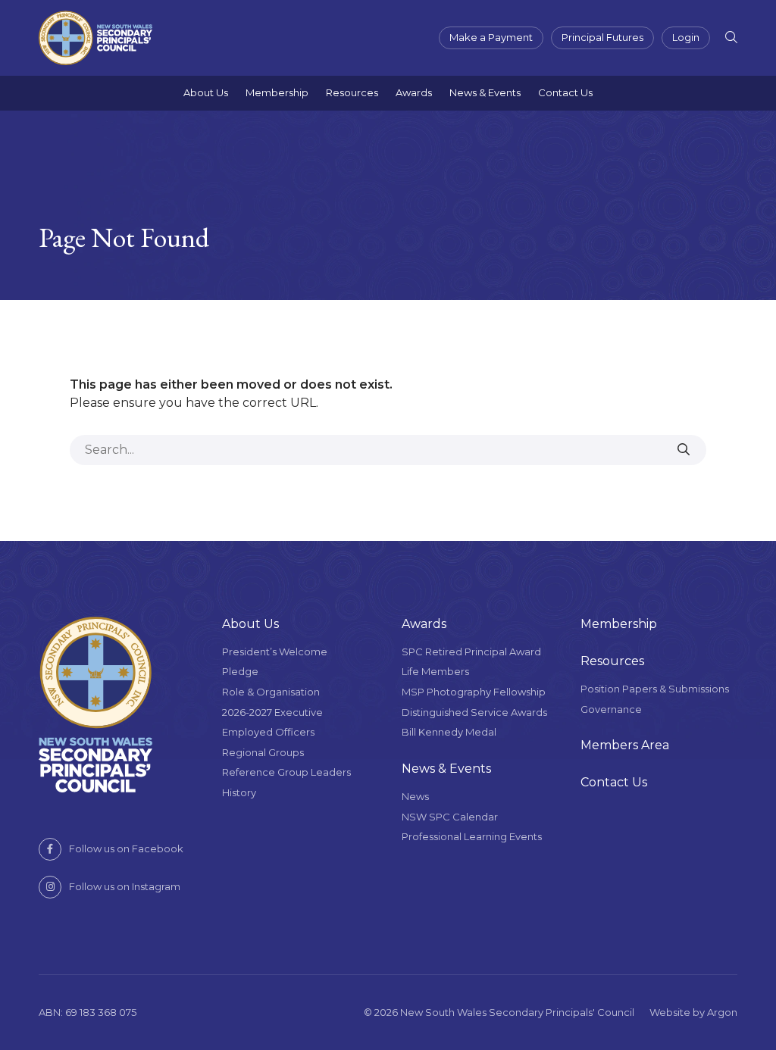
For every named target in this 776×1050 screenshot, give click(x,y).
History (239, 792)
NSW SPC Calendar (450, 817)
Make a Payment (491, 37)
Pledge (240, 671)
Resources (352, 92)
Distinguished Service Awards (474, 712)
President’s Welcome (274, 651)
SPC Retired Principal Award (471, 651)
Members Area (624, 745)
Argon (722, 1012)
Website (669, 1012)
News (415, 796)
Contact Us (565, 92)
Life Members (435, 671)
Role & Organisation (271, 692)
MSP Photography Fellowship (474, 692)
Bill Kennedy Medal (449, 732)
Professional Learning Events (472, 836)
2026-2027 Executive (272, 712)
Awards (414, 92)
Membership (277, 92)
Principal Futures (602, 37)
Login (685, 37)
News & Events (485, 92)
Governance (611, 709)
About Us (205, 92)
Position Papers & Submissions (654, 689)
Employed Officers (268, 732)
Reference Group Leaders (286, 772)
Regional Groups (263, 752)
